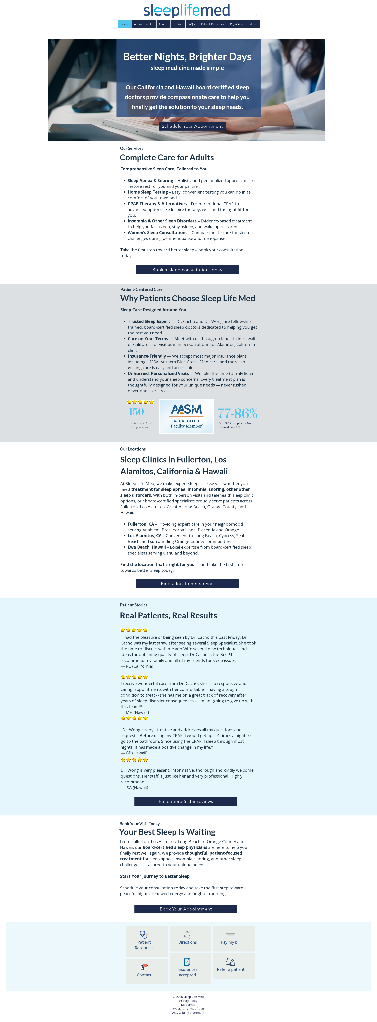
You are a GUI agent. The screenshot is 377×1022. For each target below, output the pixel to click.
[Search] (257, 15)
